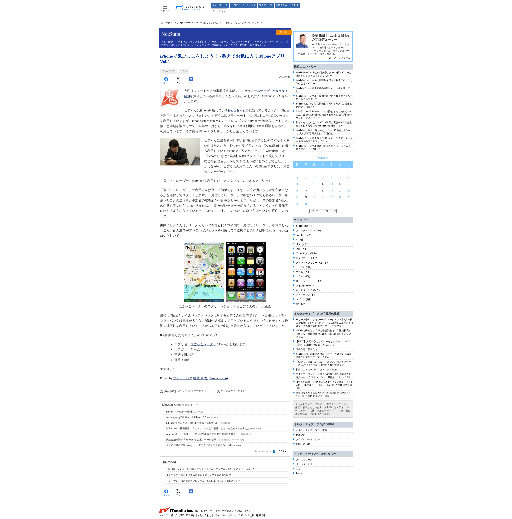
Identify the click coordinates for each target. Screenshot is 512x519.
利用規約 (300, 434)
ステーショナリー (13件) (309, 281)
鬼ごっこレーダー (203, 344)
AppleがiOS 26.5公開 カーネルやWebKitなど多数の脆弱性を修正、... (208, 434)
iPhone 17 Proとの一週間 (184, 411)
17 (306, 190)
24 (306, 197)
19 (323, 190)
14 (340, 184)
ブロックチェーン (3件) (308, 230)
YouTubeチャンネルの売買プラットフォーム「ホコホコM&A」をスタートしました (210, 468)
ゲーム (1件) (302, 271)
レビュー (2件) (303, 299)
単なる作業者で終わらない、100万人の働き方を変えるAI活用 (203, 445)
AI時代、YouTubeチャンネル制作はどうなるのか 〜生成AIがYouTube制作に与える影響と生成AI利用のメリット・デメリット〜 (324, 114)
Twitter (299, 473)
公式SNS (179, 515)
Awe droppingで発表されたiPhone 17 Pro (192, 417)
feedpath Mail (236, 110)
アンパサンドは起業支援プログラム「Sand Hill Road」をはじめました (203, 480)
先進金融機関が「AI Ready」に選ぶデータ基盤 (205, 439)
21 (340, 190)
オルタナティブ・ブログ (171, 22)
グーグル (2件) (303, 267)
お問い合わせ (303, 444)
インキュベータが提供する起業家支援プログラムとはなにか (198, 474)
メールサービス (304, 464)
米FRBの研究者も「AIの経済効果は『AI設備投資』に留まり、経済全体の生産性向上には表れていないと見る (323, 333)
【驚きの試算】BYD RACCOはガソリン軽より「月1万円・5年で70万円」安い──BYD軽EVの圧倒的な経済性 (324, 385)
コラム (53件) (303, 276)
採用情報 (261, 515)
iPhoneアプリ (168, 71)
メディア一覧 (166, 515)
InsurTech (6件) (303, 235)
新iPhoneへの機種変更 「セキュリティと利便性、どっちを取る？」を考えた (213, 428)
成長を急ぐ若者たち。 (308, 349)
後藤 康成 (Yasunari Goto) (210, 378)
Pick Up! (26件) (303, 244)
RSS (285, 32)
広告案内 (191, 515)
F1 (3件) (300, 239)
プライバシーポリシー (308, 439)
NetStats (189, 22)
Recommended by (263, 451)
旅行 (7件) (301, 304)
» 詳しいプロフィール (338, 57)
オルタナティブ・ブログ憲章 (311, 430)
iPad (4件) (301, 248)
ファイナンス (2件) (306, 294)
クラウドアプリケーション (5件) (313, 262)
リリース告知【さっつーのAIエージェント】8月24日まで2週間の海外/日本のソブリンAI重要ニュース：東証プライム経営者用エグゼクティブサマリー (324, 322)
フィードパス (182, 378)
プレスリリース (304, 459)
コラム (184, 71)
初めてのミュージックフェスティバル (316, 369)
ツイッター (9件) (305, 285)
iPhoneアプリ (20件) (306, 253)
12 (323, 184)
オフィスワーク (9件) (307, 258)
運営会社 (249, 515)
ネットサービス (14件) (308, 290)
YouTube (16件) (304, 225)
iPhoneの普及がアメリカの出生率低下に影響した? (198, 422)
